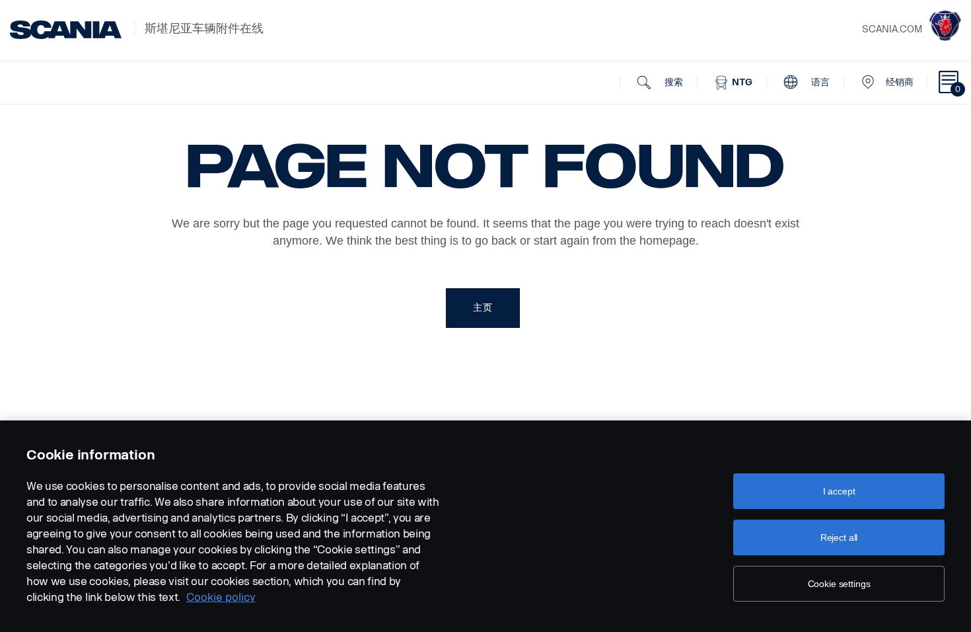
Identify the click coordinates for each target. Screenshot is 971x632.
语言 (819, 82)
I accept (839, 491)
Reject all (839, 537)
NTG (740, 82)
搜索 (672, 82)
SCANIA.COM (892, 29)
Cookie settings (839, 583)
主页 (482, 307)
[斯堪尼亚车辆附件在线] (65, 30)
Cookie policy (221, 597)
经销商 (900, 82)
